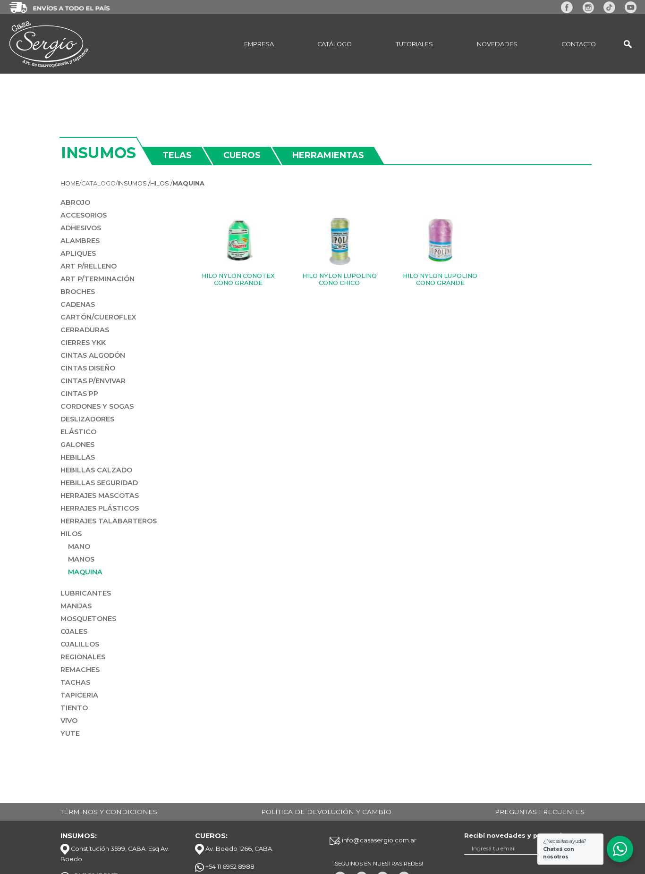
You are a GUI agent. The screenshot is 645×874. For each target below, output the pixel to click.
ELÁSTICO (78, 432)
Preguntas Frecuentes (540, 811)
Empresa (259, 44)
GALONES (77, 444)
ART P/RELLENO (88, 266)
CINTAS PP (79, 393)
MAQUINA (85, 572)
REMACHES (80, 669)
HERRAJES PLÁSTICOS (99, 508)
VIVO (68, 720)
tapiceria (79, 695)
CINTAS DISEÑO (87, 368)
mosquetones (88, 618)
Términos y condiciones (108, 811)
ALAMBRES (80, 240)
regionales (82, 657)
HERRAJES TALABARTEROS (108, 521)
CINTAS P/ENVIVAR (93, 381)
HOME (69, 183)
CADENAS (77, 304)
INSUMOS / (134, 183)
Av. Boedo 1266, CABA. (238, 848)
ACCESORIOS (83, 215)
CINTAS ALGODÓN (92, 355)
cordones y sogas (97, 406)
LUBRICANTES (85, 593)
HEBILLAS (77, 457)
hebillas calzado (96, 470)
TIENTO (74, 708)
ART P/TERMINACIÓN (97, 279)
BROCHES (77, 291)
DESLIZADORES (87, 419)
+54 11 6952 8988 (229, 866)
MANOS (81, 559)
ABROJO (75, 202)
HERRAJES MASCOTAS (99, 495)
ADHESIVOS (80, 228)
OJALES (73, 631)
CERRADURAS (84, 330)
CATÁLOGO (334, 44)
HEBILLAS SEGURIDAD (99, 483)
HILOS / (161, 183)
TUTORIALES (414, 44)
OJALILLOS (79, 644)
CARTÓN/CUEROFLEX (98, 317)
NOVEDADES (497, 44)
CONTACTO (578, 44)
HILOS (71, 533)
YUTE (70, 733)
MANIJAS (76, 606)
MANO (79, 546)
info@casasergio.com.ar (378, 840)
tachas (75, 682)
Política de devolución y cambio (326, 811)
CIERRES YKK (83, 342)
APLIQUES (78, 253)
